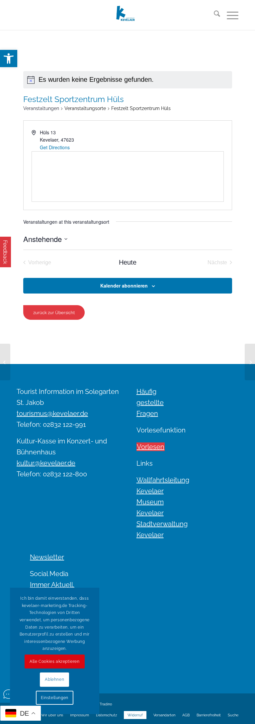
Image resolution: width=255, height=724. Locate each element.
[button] (8, 58)
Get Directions (55, 147)
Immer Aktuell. (52, 585)
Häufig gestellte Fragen (150, 403)
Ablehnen (54, 679)
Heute (127, 262)
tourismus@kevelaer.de (52, 414)
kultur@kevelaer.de (46, 463)
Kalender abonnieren (124, 285)
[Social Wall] (8, 694)
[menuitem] (213, 15)
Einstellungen (54, 697)
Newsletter (47, 557)
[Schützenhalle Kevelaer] (5, 362)
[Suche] (213, 15)
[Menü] (229, 15)
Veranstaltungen (41, 108)
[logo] (128, 15)
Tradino (106, 704)
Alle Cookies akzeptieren (54, 661)
